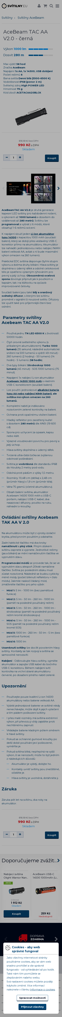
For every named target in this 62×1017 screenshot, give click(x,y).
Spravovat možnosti (32, 997)
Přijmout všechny (32, 1006)
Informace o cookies (42, 989)
